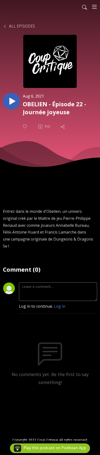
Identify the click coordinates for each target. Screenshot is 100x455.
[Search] (84, 7)
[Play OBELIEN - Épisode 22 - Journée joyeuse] (11, 101)
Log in (59, 306)
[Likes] (25, 126)
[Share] (63, 126)
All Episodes (21, 26)
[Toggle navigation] (94, 6)
